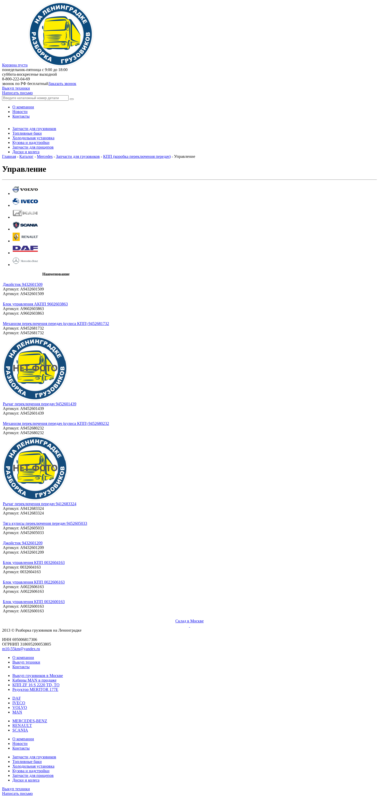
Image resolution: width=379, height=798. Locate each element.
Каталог (26, 156)
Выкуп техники (16, 88)
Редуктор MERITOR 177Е (35, 689)
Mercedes (45, 156)
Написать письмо (17, 93)
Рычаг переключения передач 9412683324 (39, 504)
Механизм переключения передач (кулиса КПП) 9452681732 (56, 323)
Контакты (21, 667)
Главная (9, 156)
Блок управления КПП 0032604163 (34, 562)
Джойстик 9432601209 (23, 543)
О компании (23, 657)
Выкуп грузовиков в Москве (37, 675)
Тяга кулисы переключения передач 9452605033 (45, 523)
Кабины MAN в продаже (34, 680)
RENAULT (22, 725)
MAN (17, 712)
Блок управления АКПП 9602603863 (35, 304)
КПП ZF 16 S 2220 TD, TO (36, 685)
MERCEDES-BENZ (29, 721)
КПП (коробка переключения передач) (137, 156)
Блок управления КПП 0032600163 (34, 601)
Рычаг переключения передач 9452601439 (39, 404)
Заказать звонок (62, 83)
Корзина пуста (15, 65)
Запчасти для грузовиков (78, 156)
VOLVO (19, 707)
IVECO (18, 703)
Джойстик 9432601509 (23, 284)
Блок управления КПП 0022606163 (34, 582)
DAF (16, 698)
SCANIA (20, 730)
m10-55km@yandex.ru (21, 649)
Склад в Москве (189, 621)
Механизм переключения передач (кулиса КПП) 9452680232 (56, 423)
